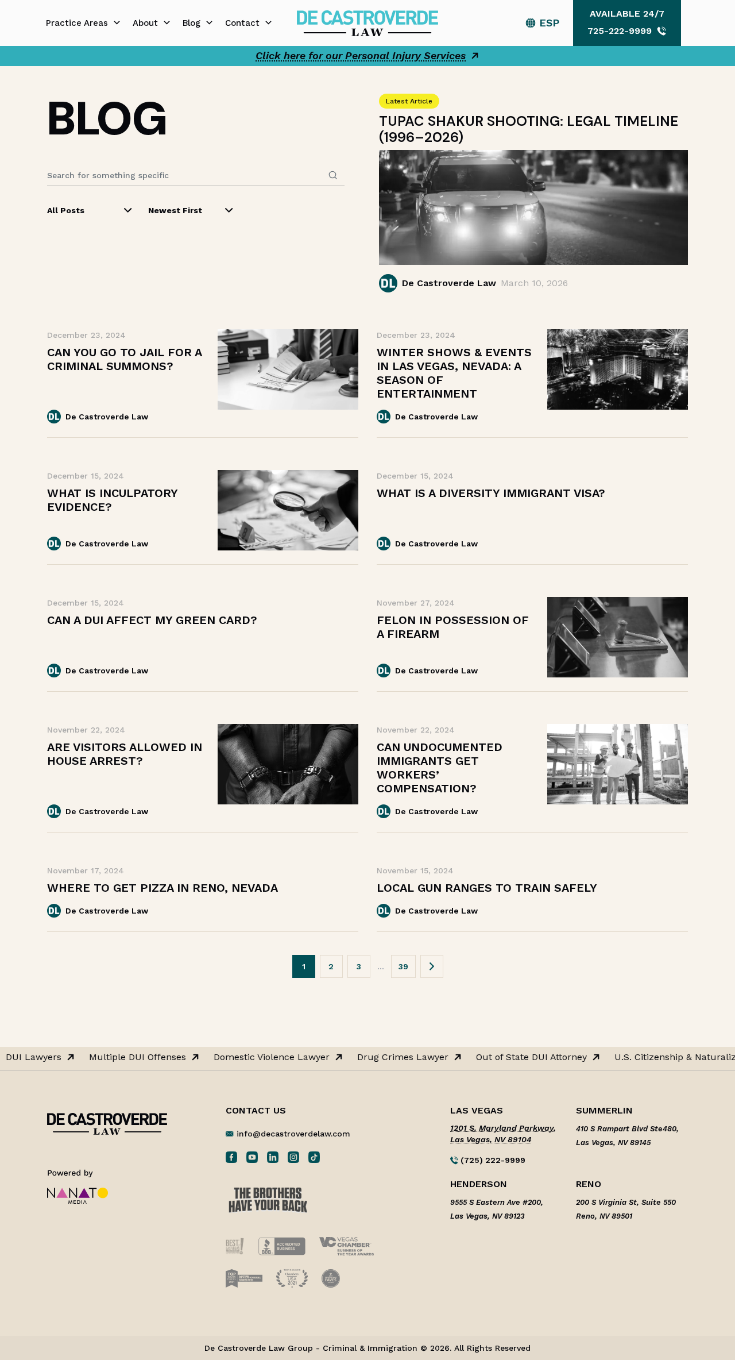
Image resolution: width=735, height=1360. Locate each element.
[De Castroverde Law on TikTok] (314, 1156)
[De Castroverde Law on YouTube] (252, 1156)
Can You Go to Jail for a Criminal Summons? (124, 359)
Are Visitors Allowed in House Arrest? (124, 754)
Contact (242, 23)
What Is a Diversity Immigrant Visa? (491, 493)
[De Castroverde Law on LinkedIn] (272, 1156)
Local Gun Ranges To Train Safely (487, 888)
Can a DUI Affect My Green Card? (152, 620)
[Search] (333, 175)
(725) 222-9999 (491, 1160)
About (145, 23)
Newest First (175, 210)
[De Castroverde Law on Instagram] (293, 1156)
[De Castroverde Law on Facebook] (231, 1156)
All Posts (65, 210)
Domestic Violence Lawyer (266, 1057)
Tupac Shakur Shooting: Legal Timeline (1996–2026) (528, 129)
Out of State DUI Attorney (526, 1057)
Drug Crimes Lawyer (397, 1057)
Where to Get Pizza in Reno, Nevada (162, 888)
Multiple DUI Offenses (132, 1057)
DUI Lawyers (28, 1057)
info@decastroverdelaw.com (293, 1133)
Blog (191, 23)
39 (403, 966)
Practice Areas (77, 23)
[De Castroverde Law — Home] (367, 22)
